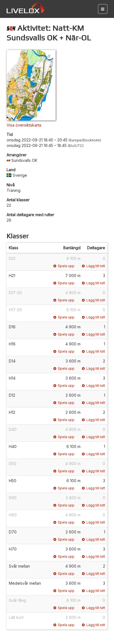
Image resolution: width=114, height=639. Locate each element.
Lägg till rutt (95, 266)
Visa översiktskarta (24, 125)
